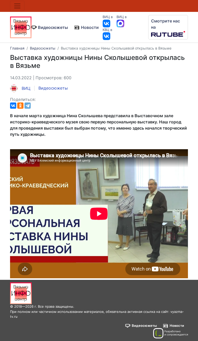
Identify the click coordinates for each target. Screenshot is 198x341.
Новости (90, 27)
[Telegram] (27, 105)
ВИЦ (25, 88)
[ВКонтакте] (13, 105)
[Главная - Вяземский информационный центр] (20, 26)
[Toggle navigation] (17, 6)
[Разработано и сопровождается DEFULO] (170, 333)
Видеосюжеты (53, 27)
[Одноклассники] (20, 105)
